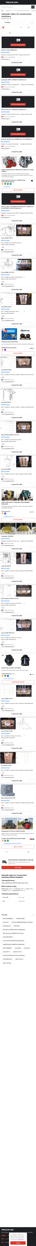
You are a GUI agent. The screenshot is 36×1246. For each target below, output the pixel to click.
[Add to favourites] (33, 62)
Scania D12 (5, 922)
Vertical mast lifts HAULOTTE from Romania (14, 955)
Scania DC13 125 (17, 951)
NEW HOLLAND (17, 883)
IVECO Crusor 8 (19, 959)
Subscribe (18, 867)
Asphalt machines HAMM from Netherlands (13, 944)
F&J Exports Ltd (6, 511)
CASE (3, 883)
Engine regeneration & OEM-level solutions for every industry (18, 170)
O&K (22, 883)
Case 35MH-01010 (7, 698)
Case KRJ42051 (6, 566)
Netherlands (5, 889)
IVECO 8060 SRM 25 (8, 937)
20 (28, 27)
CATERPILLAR (8, 883)
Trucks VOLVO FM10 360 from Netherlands (13, 940)
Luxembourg (16, 890)
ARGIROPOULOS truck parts (9, 347)
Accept (18, 1243)
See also (4, 915)
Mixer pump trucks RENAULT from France (13, 933)
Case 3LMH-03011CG (7, 633)
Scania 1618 (27, 948)
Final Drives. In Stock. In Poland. (11, 668)
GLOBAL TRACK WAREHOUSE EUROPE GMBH (13, 838)
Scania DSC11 (6, 951)
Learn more (21, 1239)
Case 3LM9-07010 (6, 238)
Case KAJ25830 (6, 469)
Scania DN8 (18, 948)
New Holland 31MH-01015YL (10, 598)
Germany (17, 889)
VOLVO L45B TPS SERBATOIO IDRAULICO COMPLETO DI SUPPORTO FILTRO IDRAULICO (17, 207)
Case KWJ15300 (6, 765)
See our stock (18, 847)
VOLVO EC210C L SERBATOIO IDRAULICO (13, 109)
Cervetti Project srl (5, 59)
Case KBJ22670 (6, 402)
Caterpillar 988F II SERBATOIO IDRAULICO (13, 80)
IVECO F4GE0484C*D (8, 918)
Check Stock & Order (18, 682)
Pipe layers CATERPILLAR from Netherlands (14, 929)
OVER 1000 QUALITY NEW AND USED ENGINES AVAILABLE (16, 503)
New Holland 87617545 (8, 798)
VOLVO (26, 883)
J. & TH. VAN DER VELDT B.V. (7, 252)
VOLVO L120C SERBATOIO (9, 50)
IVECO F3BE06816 (7, 948)
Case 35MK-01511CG (7, 272)
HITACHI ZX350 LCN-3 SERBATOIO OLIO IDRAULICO (16, 139)
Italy (28, 889)
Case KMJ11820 (6, 370)
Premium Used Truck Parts (10, 342)
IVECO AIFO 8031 (20, 918)
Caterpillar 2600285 (7, 536)
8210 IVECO (17, 926)
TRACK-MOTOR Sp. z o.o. (8, 673)
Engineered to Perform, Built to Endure (13, 831)
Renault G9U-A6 (7, 926)
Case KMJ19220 (6, 307)
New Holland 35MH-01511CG (10, 435)
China (4, 890)
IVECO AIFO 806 (7, 963)
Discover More (18, 190)
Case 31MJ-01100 (6, 731)
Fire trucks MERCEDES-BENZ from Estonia (22, 922)
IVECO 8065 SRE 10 (7, 959)
